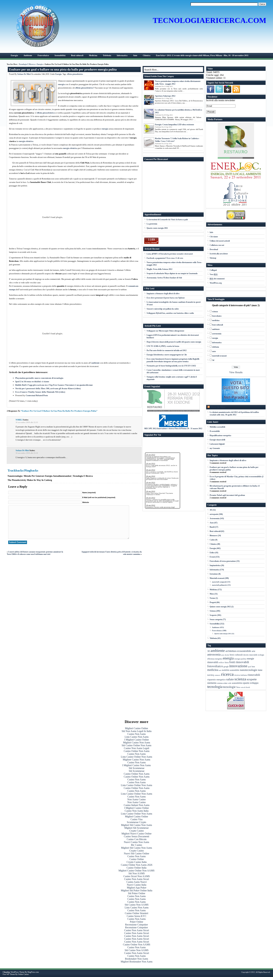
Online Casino (23, 974)
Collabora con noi (217, 245)
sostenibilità (237, 683)
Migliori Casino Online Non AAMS (136, 870)
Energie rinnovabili (217, 440)
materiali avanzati (219, 356)
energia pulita (240, 659)
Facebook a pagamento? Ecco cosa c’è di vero (165, 258)
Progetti (213, 602)
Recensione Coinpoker (136, 924)
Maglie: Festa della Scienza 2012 (159, 269)
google (226, 667)
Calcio (212, 540)
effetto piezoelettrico (75, 74)
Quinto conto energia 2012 (220, 607)
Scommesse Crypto (136, 822)
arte (253, 651)
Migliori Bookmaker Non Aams (136, 961)
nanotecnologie (248, 669)
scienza (215, 311)
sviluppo (254, 683)
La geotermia (152, 224)
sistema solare (222, 683)
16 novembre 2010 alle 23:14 (27, 453)
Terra (238, 687)
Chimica (213, 544)
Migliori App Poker (136, 887)
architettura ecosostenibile (238, 651)
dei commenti (217, 279)
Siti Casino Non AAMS (137, 904)
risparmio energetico (216, 679)
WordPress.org (216, 283)
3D (211, 510)
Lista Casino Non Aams (137, 736)
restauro (217, 675)
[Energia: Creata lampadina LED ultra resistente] (149, 128)
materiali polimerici (219, 585)
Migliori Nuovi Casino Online (136, 833)
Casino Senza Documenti (136, 836)
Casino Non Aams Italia (137, 810)
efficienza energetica (214, 659)
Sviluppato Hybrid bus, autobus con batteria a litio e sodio (170, 313)
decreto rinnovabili (250, 655)
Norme (212, 598)
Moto (212, 594)
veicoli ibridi (245, 687)
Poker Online (136, 921)
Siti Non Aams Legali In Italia (137, 731)
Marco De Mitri (217, 407)
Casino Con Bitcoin (136, 839)
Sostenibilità (215, 624)
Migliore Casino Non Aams (136, 759)
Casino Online (136, 859)
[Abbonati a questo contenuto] (208, 407)
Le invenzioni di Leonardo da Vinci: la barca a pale (167, 219)
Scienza (213, 611)
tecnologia (214, 687)
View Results (236, 372)
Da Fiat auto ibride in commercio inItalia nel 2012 (167, 350)
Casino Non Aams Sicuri (136, 879)
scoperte (252, 679)
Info (211, 232)
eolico (221, 662)
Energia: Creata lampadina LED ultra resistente (174, 124)
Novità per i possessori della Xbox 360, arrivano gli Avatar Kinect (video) (48, 388)
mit (220, 670)
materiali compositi (219, 582)
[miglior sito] (235, 390)
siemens (211, 682)
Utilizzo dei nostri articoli (220, 241)
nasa (260, 670)
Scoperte (213, 615)
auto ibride (225, 655)
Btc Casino (136, 845)
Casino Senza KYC (136, 916)
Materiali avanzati (217, 578)
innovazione (238, 666)
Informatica (214, 570)
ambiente (95, 363)
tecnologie (229, 687)
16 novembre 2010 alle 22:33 (27, 422)
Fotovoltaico (217, 630)
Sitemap (213, 258)
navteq (210, 675)
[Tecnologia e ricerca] (39, 48)
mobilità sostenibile (230, 670)
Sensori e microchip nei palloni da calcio (163, 309)
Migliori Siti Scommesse (136, 828)
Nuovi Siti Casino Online (136, 853)
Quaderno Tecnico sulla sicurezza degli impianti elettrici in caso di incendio (160, 507)
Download (214, 249)
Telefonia (213, 638)
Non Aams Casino (136, 799)
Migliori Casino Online (136, 728)
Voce (214, 274)
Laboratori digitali (217, 444)
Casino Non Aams (136, 734)
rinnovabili (254, 674)
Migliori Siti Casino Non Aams (136, 825)
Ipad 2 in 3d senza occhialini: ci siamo (32, 381)
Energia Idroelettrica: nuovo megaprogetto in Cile (167, 355)
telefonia (215, 347)
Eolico (212, 552)
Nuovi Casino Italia (136, 884)
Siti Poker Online (136, 893)
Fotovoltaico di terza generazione (223, 561)
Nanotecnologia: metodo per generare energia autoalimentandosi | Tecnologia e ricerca (50, 476)
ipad (249, 667)
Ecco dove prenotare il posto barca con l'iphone (166, 298)
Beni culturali (215, 531)
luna (253, 667)
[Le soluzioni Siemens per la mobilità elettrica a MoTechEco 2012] (149, 114)
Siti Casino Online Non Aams (136, 745)
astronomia (216, 334)
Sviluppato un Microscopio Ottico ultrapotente (165, 331)
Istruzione (214, 574)
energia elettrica (26, 141)
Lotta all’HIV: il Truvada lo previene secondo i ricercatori (170, 254)
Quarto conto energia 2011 (157, 228)
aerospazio (214, 514)
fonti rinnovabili (239, 662)
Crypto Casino (136, 830)
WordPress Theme (17, 972)
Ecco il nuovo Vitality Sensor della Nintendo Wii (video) (40, 392)
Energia (40, 64)
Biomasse (213, 535)
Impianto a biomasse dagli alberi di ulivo (163, 293)
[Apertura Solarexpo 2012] (149, 100)
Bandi (212, 527)
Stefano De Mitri (24, 74)
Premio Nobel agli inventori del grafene (227, 495)
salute (230, 679)
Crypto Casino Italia (137, 862)
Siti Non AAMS (136, 873)
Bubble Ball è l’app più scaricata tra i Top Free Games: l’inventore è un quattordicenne (54, 385)
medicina (215, 320)
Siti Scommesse (136, 768)
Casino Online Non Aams (136, 751)
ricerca (227, 674)
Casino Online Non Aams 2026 (136, 865)
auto (214, 351)
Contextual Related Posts (37, 395)
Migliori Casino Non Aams (136, 742)
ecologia (261, 655)
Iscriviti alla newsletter (219, 254)
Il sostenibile (215, 431)
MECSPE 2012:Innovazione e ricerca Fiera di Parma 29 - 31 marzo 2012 (173, 428)
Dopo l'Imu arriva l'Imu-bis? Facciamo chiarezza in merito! (159, 493)
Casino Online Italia (136, 867)
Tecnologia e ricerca (27, 64)
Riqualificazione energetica (220, 435)
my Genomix (215, 448)
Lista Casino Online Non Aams (136, 756)
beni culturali (217, 325)
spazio (246, 683)
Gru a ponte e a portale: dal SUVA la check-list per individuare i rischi (162, 472)
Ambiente (215, 627)
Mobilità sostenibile (217, 427)
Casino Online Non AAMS (136, 944)
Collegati (213, 270)
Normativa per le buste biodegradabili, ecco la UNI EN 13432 (171, 366)
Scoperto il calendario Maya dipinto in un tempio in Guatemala (172, 273)
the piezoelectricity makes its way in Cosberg (30, 480)
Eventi (212, 557)
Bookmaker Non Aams (136, 958)
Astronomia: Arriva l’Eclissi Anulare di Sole (164, 278)
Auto (212, 523)
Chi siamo (214, 237)
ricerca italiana (240, 675)
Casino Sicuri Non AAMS (136, 876)
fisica (227, 662)
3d (213, 360)
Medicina (213, 589)
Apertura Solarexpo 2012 (165, 96)
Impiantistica (215, 565)
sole (229, 683)
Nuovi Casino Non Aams (136, 842)
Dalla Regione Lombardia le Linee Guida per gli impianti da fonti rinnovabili (162, 478)
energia (61, 84)
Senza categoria (216, 619)
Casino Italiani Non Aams (136, 805)
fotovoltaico (216, 316)
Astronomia (214, 518)
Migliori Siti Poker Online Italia (136, 890)
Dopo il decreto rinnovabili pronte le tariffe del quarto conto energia (174, 342)
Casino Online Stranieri (136, 913)
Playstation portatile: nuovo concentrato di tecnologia (39, 378)
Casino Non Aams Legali (136, 748)
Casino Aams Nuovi (136, 882)
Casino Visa (136, 819)
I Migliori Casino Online (136, 739)
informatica (216, 342)
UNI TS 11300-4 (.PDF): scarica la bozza (163, 346)
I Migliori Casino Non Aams (136, 765)
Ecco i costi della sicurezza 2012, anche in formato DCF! (161, 466)
